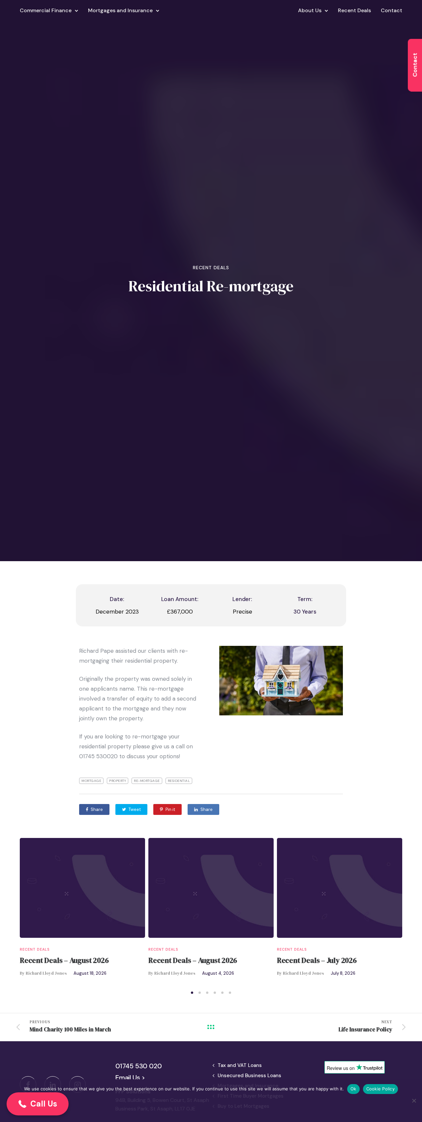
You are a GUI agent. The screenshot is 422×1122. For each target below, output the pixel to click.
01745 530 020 (138, 1066)
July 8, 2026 (343, 973)
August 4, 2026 (218, 973)
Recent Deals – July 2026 (317, 960)
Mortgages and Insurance (120, 10)
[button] (38, 1103)
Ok (353, 1088)
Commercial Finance (46, 10)
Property (117, 781)
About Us (309, 10)
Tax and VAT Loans (240, 1065)
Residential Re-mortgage (211, 286)
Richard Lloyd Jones (46, 973)
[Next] (416, 912)
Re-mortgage (147, 781)
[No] (413, 1100)
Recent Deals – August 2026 (64, 960)
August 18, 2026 (90, 973)
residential (179, 781)
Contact (391, 10)
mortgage (91, 781)
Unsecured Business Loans (249, 1075)
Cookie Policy (380, 1088)
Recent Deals (354, 10)
